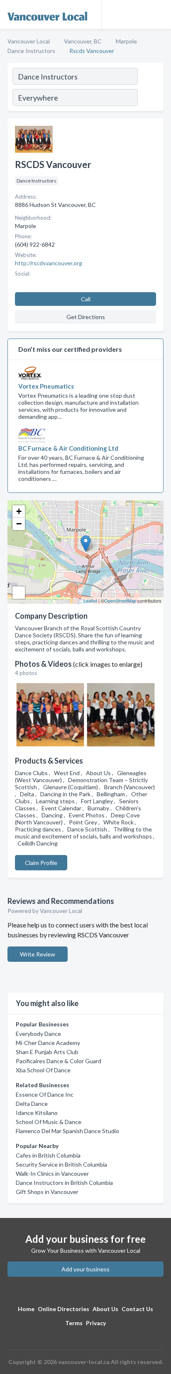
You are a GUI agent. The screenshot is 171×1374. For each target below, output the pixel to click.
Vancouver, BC (83, 41)
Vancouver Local (28, 41)
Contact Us (137, 1308)
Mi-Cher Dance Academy (48, 1042)
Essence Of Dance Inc (44, 1094)
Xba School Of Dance (43, 1070)
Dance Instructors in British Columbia (64, 1182)
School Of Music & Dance (48, 1121)
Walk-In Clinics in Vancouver (52, 1173)
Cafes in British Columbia (48, 1155)
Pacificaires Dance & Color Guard (58, 1060)
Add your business (85, 1269)
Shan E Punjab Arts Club (47, 1051)
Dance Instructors (31, 50)
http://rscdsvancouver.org (48, 263)
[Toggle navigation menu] (159, 14)
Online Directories (63, 1308)
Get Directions (85, 316)
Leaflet (90, 600)
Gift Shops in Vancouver (47, 1191)
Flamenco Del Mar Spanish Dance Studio (67, 1130)
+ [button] (19, 511)
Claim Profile (41, 862)
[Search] (150, 88)
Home (26, 1308)
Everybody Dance (38, 1033)
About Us (105, 1308)
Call (85, 299)
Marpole (126, 41)
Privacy (96, 1322)
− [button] (19, 524)
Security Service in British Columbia (61, 1164)
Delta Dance (32, 1103)
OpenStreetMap (120, 600)
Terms (74, 1322)
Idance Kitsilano (37, 1112)
